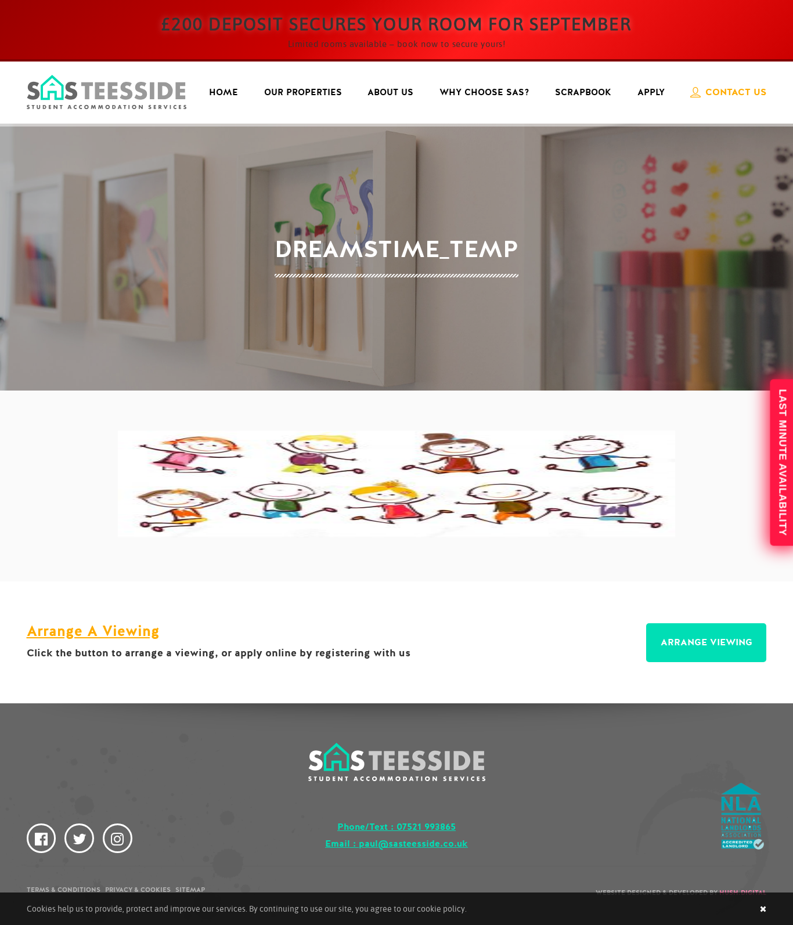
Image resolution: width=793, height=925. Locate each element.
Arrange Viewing (706, 642)
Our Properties (303, 92)
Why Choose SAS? (484, 92)
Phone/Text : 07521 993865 (396, 827)
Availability (780, 462)
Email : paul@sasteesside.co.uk (396, 843)
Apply (651, 92)
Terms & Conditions (63, 890)
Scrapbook (583, 92)
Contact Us (735, 92)
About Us (390, 92)
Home (223, 92)
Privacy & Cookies (138, 890)
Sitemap (190, 890)
